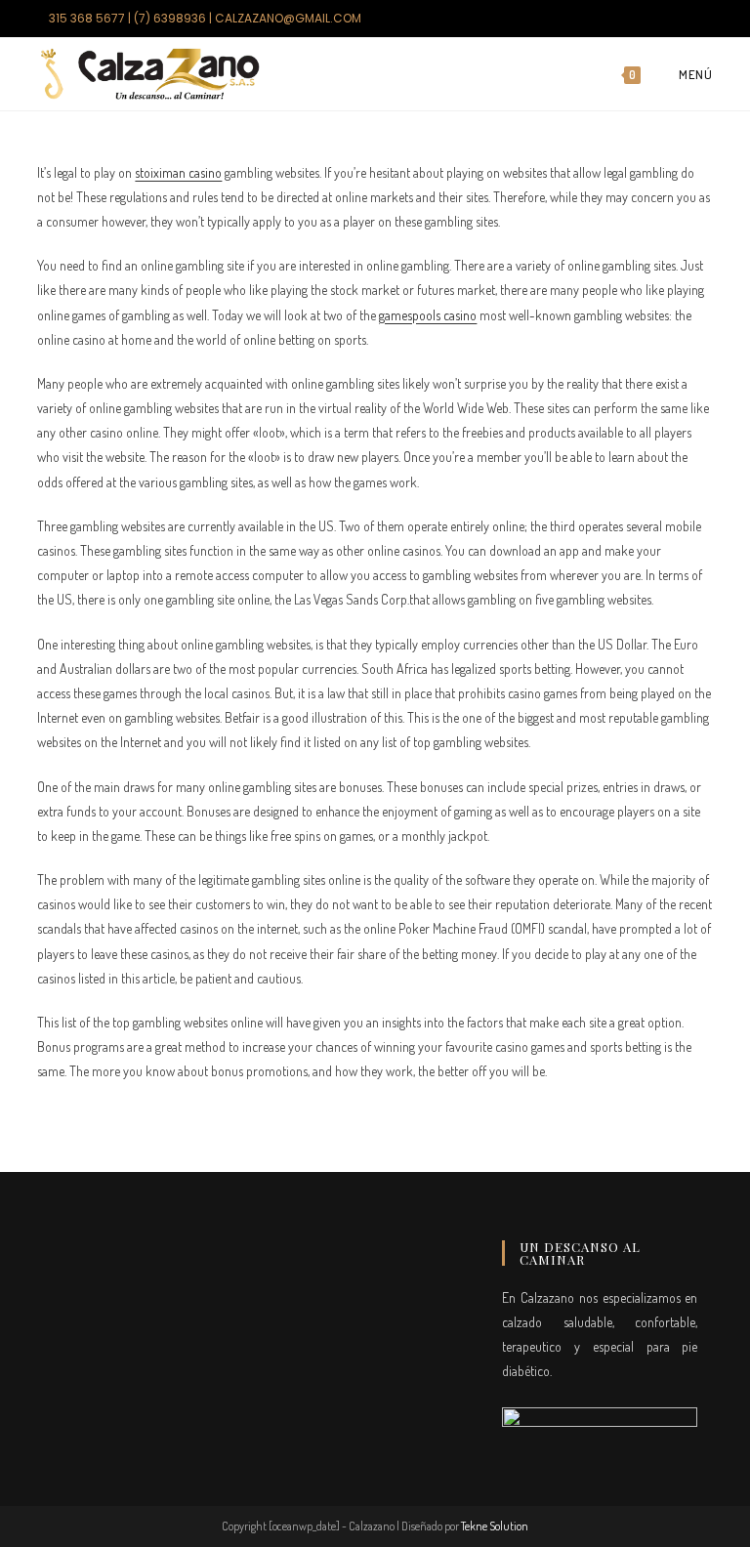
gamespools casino (428, 315)
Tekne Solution (494, 1526)
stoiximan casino (178, 172)
